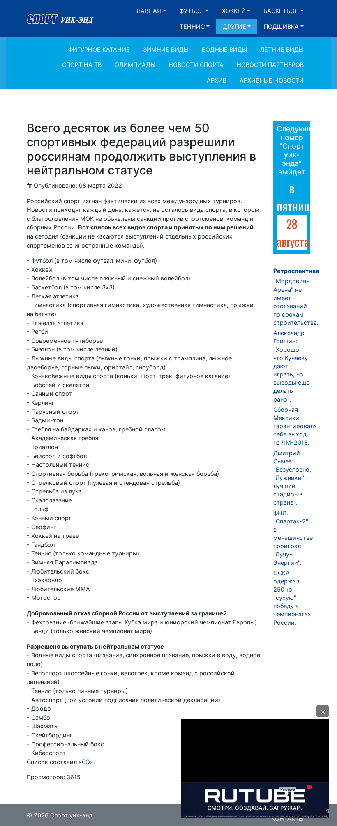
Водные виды (224, 49)
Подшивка (281, 26)
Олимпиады (135, 64)
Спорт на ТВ (82, 64)
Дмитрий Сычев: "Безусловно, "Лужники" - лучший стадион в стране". (292, 478)
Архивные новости (272, 80)
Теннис (192, 26)
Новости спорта (196, 64)
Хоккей (234, 10)
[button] (322, 711)
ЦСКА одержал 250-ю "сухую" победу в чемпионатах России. (292, 597)
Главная (147, 10)
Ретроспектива (296, 270)
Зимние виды (166, 49)
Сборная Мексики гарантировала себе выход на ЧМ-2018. (295, 426)
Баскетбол (281, 10)
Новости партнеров (270, 64)
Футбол (191, 10)
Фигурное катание (99, 49)
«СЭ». (86, 761)
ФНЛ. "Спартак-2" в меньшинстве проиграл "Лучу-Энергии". (293, 537)
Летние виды (282, 49)
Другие (234, 26)
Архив (216, 80)
